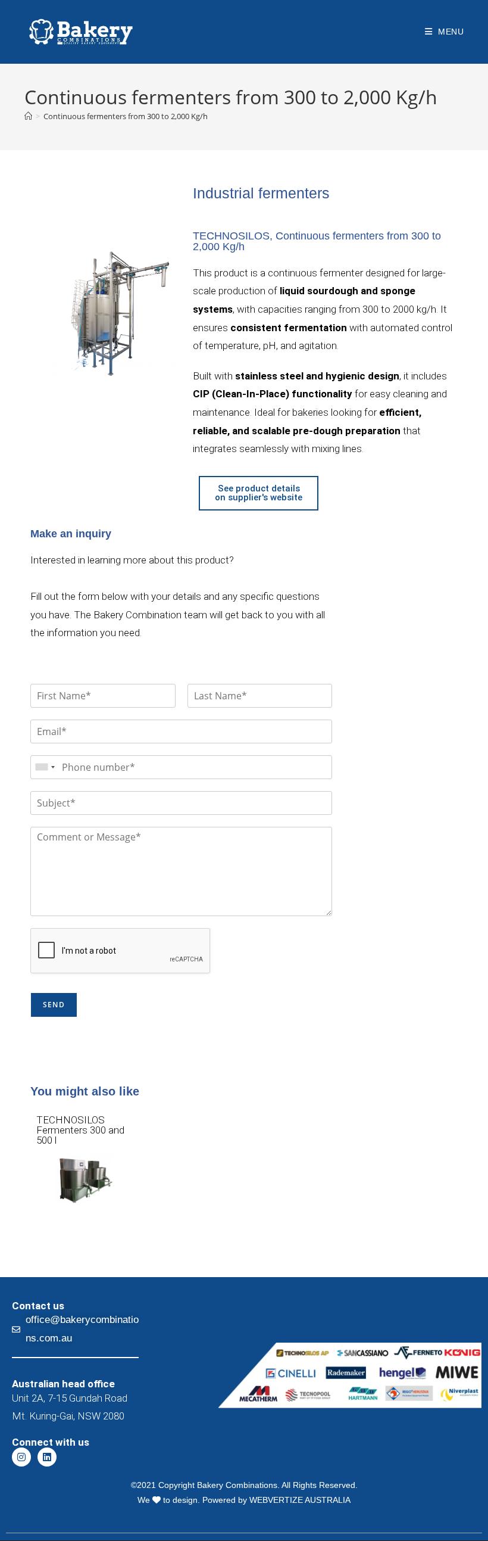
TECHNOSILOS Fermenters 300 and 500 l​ (80, 1130)
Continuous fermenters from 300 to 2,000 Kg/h (125, 116)
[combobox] (44, 767)
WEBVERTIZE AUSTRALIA (300, 1500)
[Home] (28, 116)
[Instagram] (21, 1457)
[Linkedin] (47, 1457)
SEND (54, 1005)
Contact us (38, 1306)
